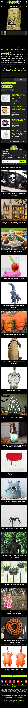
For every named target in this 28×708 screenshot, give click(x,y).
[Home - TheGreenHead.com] (14, 2)
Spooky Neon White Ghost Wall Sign (14, 418)
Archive (4, 685)
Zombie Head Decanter (14, 390)
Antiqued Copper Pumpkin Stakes (14, 584)
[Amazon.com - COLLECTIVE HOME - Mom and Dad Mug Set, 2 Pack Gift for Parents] (5, 134)
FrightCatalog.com (8, 83)
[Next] (26, 33)
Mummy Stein (5, 53)
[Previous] (2, 33)
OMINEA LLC (19, 700)
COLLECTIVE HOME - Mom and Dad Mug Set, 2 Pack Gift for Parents (18, 132)
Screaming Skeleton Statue (14, 251)
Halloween (17, 167)
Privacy (17, 163)
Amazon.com (7, 86)
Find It (7, 79)
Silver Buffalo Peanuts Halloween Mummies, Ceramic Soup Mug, (18, 121)
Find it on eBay (7, 90)
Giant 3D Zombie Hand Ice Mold (14, 278)
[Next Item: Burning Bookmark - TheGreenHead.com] (26, 6)
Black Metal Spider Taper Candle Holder (14, 528)
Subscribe (22, 161)
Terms (13, 163)
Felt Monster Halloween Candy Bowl (14, 501)
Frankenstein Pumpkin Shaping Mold (14, 334)
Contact (9, 685)
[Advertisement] (14, 41)
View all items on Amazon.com (17, 141)
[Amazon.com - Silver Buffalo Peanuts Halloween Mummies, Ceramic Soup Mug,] (5, 123)
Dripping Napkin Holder (14, 474)
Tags (20, 79)
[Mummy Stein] (5, 33)
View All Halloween (14, 676)
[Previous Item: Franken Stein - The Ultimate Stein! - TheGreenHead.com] (2, 6)
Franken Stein (16, 70)
